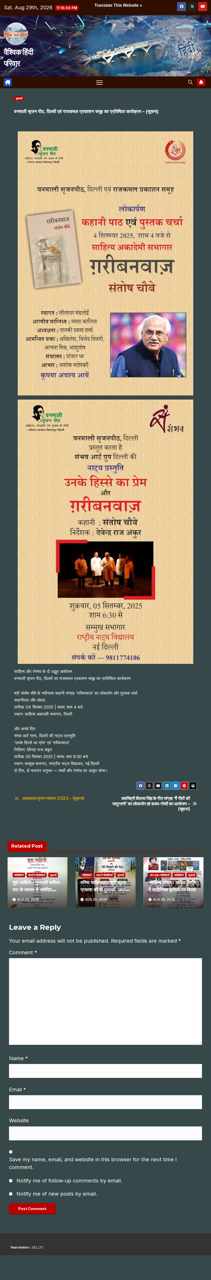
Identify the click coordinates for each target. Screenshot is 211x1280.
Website (19, 1120)
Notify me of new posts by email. (56, 1194)
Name (18, 1058)
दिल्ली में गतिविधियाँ (36, 875)
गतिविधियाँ (18, 875)
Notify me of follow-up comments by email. (69, 1181)
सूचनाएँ (19, 98)
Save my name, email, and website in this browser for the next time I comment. (93, 1163)
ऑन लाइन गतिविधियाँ (159, 875)
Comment (23, 952)
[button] (190, 82)
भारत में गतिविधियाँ (104, 875)
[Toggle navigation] (99, 82)
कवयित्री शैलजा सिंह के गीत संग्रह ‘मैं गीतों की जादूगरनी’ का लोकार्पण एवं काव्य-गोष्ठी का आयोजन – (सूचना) (151, 804)
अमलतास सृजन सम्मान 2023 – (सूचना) (53, 798)
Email (17, 1089)
